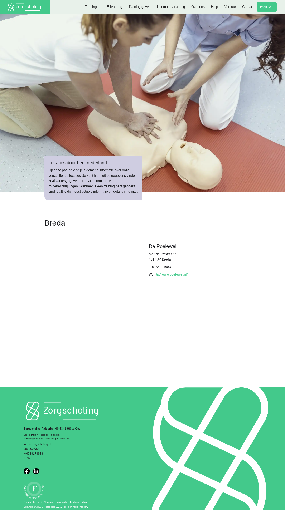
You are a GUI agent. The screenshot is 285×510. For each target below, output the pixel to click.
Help (214, 7)
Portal (266, 6)
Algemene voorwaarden (56, 502)
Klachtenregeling (78, 502)
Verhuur (230, 7)
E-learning (114, 7)
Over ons (198, 7)
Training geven (140, 7)
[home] (25, 7)
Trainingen (93, 7)
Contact (248, 7)
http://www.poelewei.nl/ (171, 274)
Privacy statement (33, 502)
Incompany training (171, 7)
